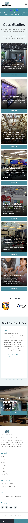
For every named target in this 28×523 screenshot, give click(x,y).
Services (3, 462)
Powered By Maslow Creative (14, 516)
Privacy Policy (4, 474)
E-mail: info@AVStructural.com (9, 486)
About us (3, 459)
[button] (26, 4)
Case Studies (4, 465)
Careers (3, 468)
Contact (3, 471)
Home (2, 456)
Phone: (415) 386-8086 (7, 483)
